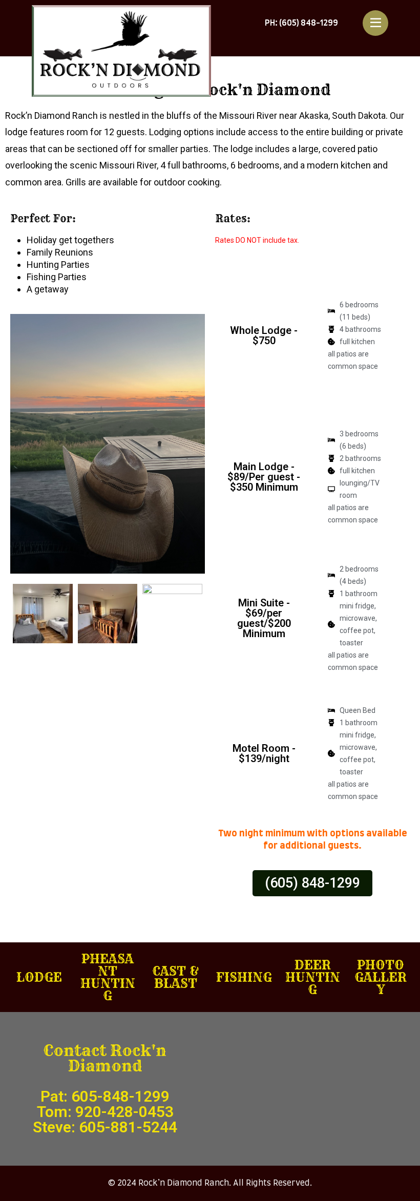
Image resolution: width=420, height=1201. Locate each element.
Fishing (244, 977)
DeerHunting (312, 977)
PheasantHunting (107, 977)
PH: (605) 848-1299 (301, 23)
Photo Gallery (380, 977)
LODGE (39, 977)
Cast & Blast (176, 977)
